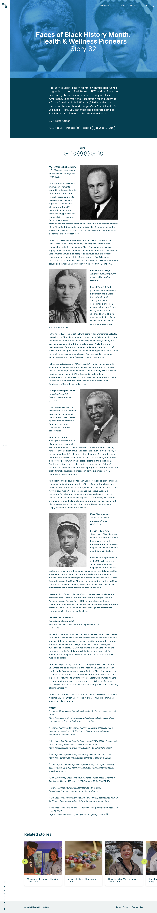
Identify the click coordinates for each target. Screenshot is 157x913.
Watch (133, 6)
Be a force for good (66, 128)
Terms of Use (137, 907)
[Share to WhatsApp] (86, 153)
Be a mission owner (104, 128)
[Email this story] (93, 153)
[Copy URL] (100, 153)
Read (123, 6)
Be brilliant (85, 128)
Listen (144, 6)
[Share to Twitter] (73, 153)
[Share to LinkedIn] (66, 153)
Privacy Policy (122, 907)
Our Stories (105, 6)
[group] (43, 863)
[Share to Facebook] (80, 153)
